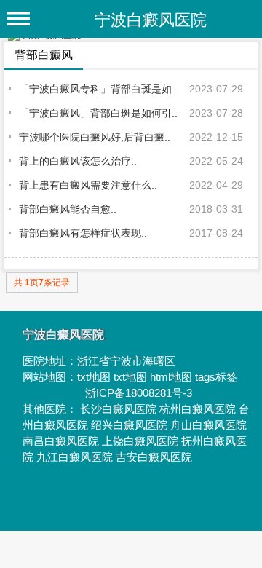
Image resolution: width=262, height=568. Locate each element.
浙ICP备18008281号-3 (138, 393)
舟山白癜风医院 (208, 425)
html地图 (171, 377)
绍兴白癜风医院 (129, 425)
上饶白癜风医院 (140, 441)
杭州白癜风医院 (197, 409)
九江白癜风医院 (74, 457)
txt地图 (94, 377)
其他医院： (51, 409)
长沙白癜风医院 (118, 409)
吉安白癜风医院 (154, 457)
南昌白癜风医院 (61, 441)
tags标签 (216, 377)
